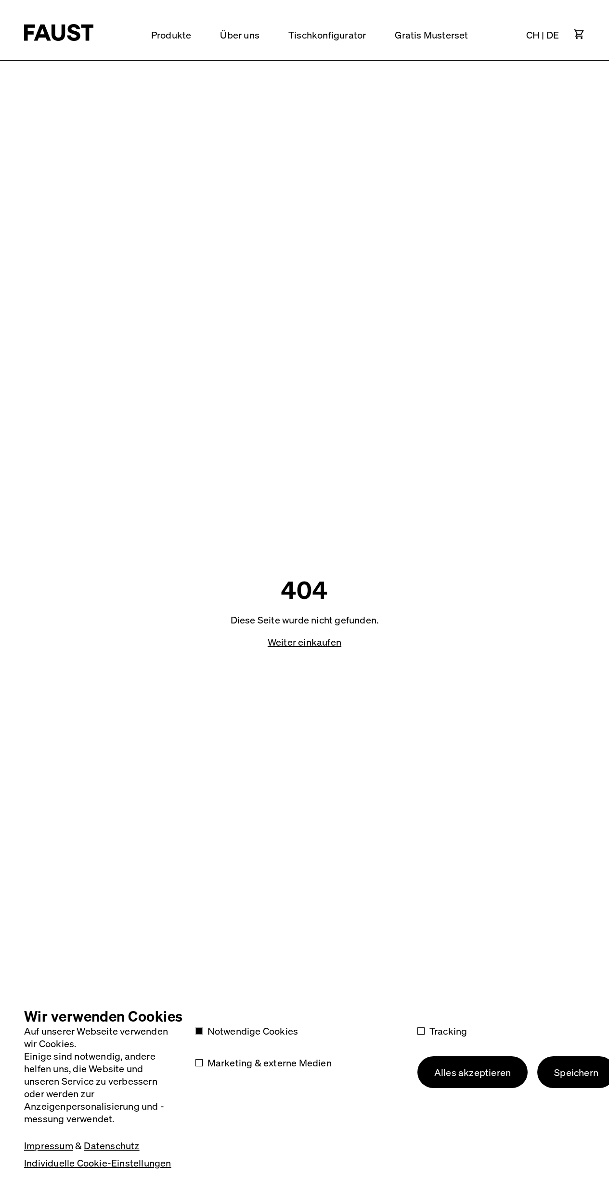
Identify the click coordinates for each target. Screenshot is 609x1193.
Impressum (48, 1145)
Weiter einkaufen (304, 641)
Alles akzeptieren (472, 1072)
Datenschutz (111, 1145)
